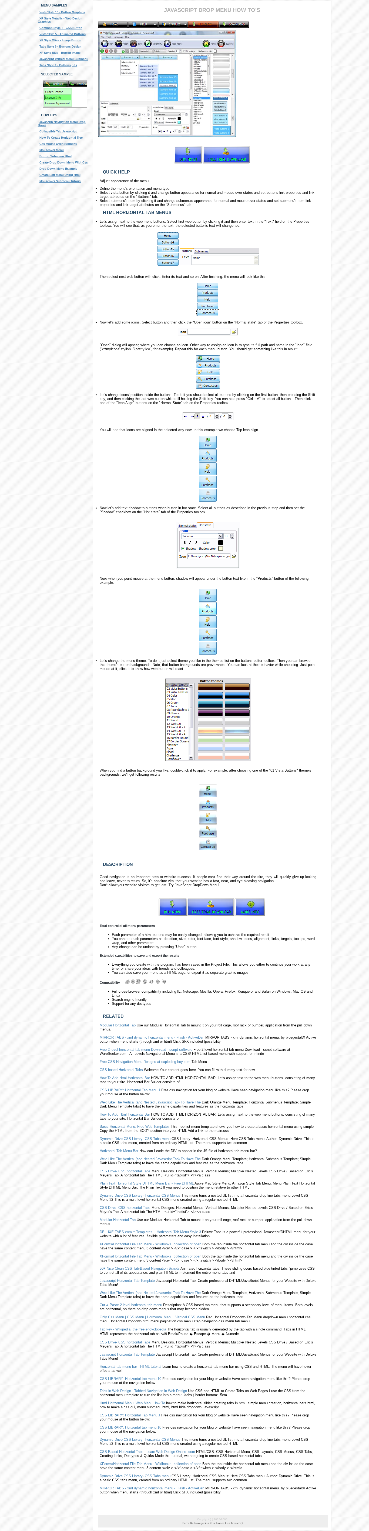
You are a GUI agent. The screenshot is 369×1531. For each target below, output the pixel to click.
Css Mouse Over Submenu (58, 143)
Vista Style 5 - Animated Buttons (62, 34)
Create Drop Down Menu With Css (63, 162)
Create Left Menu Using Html (59, 174)
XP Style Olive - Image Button (60, 40)
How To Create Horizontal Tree (61, 137)
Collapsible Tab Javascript (58, 131)
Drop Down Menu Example (58, 168)
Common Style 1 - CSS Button (60, 27)
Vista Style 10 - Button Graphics (62, 12)
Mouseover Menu (51, 150)
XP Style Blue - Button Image (59, 52)
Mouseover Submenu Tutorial (60, 181)
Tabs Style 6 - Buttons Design (60, 46)
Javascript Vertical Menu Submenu (63, 59)
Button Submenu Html (55, 156)
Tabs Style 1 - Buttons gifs (58, 65)
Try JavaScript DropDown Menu (193, 885)
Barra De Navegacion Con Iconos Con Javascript (212, 1523)
